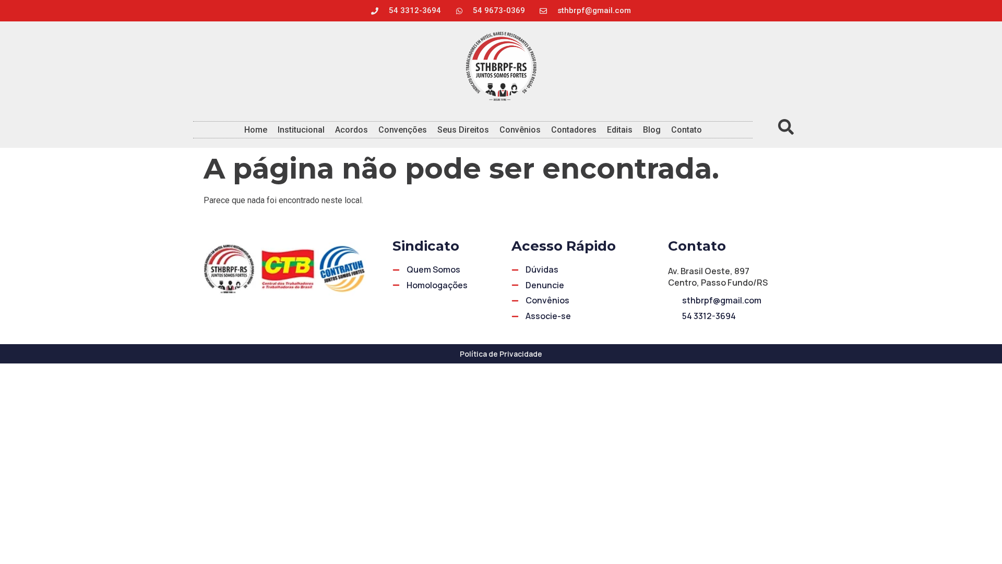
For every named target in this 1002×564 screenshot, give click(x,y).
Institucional (301, 130)
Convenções (402, 130)
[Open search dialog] (786, 129)
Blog (652, 130)
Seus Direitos (463, 130)
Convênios (520, 130)
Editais (620, 130)
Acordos (351, 130)
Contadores (574, 130)
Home (255, 130)
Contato (686, 130)
